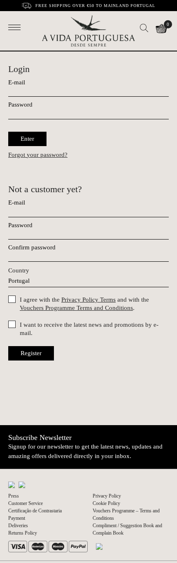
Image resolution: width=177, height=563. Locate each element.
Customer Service (25, 503)
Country (18, 270)
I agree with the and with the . (84, 303)
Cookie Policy (106, 503)
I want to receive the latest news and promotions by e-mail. (89, 328)
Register (31, 353)
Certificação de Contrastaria (35, 511)
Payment (16, 518)
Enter (27, 138)
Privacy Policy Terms (88, 299)
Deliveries (18, 525)
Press (13, 496)
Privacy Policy (107, 496)
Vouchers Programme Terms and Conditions (76, 308)
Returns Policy (22, 533)
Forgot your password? (38, 154)
